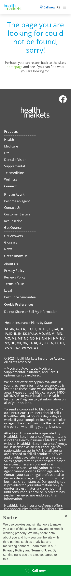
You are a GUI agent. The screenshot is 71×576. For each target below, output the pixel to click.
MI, (53, 333)
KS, (25, 333)
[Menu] (65, 8)
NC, (26, 338)
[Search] (59, 7)
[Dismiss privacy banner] (66, 516)
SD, (46, 343)
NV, (62, 338)
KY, (30, 333)
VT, (12, 348)
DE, (45, 329)
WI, (24, 348)
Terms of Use (41, 550)
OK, (19, 343)
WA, (18, 348)
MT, (20, 338)
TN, (51, 343)
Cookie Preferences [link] (18, 304)
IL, (16, 333)
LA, (35, 333)
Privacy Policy (13, 550)
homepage (14, 67)
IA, (7, 333)
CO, (29, 329)
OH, (13, 343)
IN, (20, 333)
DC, (40, 329)
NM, (56, 338)
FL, (51, 329)
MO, (8, 338)
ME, (48, 333)
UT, (62, 343)
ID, (11, 333)
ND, (33, 338)
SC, (40, 343)
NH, (45, 338)
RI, (36, 343)
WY (36, 348)
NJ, (50, 338)
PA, (31, 343)
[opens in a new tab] (63, 102)
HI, (62, 329)
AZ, (18, 329)
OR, (25, 343)
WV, (30, 348)
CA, (23, 329)
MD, (42, 333)
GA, (56, 329)
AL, (7, 329)
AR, (12, 329)
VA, (7, 348)
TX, (57, 343)
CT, (34, 329)
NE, (38, 338)
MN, (60, 333)
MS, (14, 338)
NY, (7, 343)
